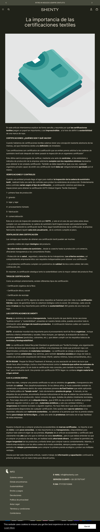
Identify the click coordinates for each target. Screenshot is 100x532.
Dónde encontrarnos (18, 482)
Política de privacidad (19, 500)
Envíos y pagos (16, 491)
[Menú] (3, 9)
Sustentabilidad (16, 486)
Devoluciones (15, 495)
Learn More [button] (9, 528)
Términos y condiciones (20, 509)
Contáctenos (15, 513)
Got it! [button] (87, 526)
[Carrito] (97, 9)
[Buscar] (8, 9)
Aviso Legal (15, 504)
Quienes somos (16, 477)
